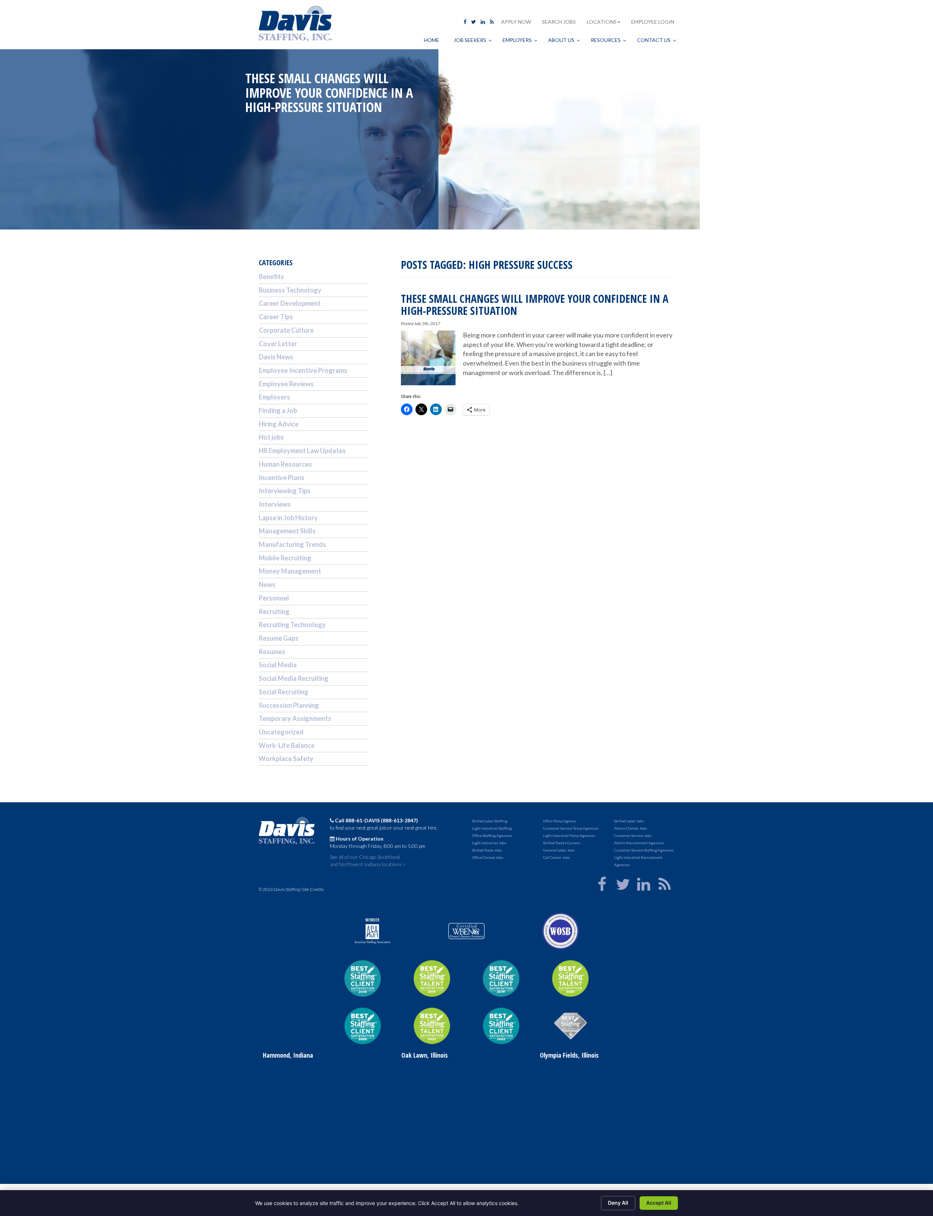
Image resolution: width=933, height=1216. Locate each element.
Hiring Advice (278, 424)
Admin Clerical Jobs (630, 828)
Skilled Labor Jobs (629, 821)
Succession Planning (289, 705)
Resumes (272, 652)
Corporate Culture (286, 330)
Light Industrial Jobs (489, 843)
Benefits (271, 277)
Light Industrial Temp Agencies (569, 835)
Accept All (658, 1203)
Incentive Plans (281, 478)
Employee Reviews (286, 384)
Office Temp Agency (559, 821)
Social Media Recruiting (293, 678)
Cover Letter (278, 344)
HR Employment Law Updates (302, 451)
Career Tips (276, 317)
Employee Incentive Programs (303, 370)
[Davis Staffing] (295, 24)
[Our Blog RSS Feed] (492, 22)
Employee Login (652, 22)
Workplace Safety (286, 758)
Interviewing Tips (285, 491)
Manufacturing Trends (292, 544)
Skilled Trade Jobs (487, 850)
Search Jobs (559, 22)
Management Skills (287, 531)
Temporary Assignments (295, 718)
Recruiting (274, 611)
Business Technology (290, 290)
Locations (602, 22)
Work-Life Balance (287, 745)
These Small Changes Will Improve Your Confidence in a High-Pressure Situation (534, 304)
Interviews (275, 504)
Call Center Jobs (556, 857)
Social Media (278, 665)
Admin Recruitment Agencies (639, 843)
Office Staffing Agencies (492, 835)
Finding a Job (278, 410)
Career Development (290, 303)
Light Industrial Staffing (492, 828)
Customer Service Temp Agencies (570, 828)
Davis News (276, 357)
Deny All (618, 1203)
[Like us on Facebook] (465, 22)
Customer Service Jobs (633, 835)
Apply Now (516, 22)
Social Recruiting (283, 692)
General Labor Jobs (559, 850)
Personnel (274, 598)
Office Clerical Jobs (487, 857)
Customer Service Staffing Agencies (644, 850)
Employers (274, 397)
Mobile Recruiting (285, 558)
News (267, 584)
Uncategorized (281, 732)
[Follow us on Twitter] (473, 22)
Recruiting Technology (292, 625)
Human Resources (285, 464)
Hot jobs (271, 437)
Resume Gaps (278, 638)
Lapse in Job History (288, 518)
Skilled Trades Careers (561, 843)
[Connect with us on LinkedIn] (483, 22)
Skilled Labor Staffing (489, 821)
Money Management (290, 571)
